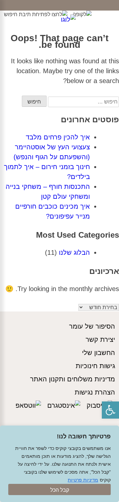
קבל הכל (59, 490)
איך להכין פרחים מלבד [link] (58, 137)
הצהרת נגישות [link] (95, 392)
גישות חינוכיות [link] (95, 365)
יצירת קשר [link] (100, 339)
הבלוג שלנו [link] (74, 252)
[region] (59, 464)
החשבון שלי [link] (98, 352)
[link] (110, 410)
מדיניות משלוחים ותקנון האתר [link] (72, 379)
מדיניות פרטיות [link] (83, 480)
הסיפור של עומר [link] (92, 326)
